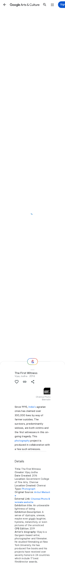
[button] (5, 5)
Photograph (28, 488)
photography (22, 440)
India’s (32, 406)
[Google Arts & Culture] (24, 4)
